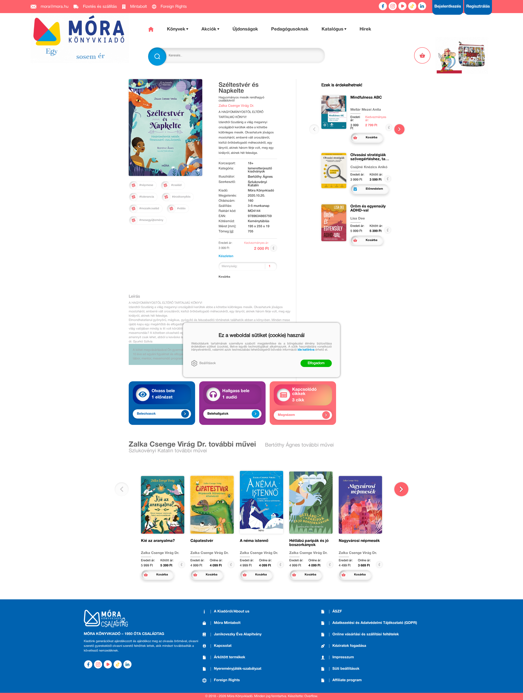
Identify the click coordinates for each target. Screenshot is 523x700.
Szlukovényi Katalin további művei (168, 451)
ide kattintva (306, 349)
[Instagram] (393, 6)
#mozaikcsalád (149, 208)
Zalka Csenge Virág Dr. (236, 105)
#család (176, 185)
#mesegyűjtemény (151, 220)
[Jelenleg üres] (422, 55)
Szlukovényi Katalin (257, 184)
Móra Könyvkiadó (261, 190)
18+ (251, 163)
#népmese (146, 185)
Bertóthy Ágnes (260, 176)
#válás (181, 208)
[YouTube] (402, 6)
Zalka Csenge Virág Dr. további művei (192, 444)
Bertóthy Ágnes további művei (299, 445)
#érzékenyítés (181, 197)
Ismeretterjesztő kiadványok (260, 170)
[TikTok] (412, 6)
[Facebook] (383, 6)
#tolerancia (146, 197)
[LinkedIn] (422, 6)
